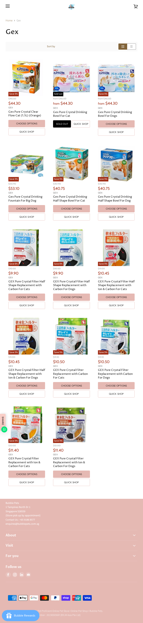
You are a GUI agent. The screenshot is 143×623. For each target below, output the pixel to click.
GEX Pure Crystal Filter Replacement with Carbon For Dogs (115, 373)
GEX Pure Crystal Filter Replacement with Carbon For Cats (70, 373)
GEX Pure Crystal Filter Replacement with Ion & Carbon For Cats (24, 462)
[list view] (131, 47)
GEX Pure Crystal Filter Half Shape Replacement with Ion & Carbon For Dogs (26, 373)
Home (9, 20)
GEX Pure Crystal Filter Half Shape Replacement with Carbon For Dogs (71, 285)
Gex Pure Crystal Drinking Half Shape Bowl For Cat (70, 198)
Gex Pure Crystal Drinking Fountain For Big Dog (25, 198)
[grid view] (122, 47)
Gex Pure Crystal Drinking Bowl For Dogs (115, 114)
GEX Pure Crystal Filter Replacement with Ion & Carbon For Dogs (69, 462)
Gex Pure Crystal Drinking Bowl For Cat (70, 114)
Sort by (51, 46)
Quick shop (26, 131)
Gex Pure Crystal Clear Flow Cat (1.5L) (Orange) (24, 113)
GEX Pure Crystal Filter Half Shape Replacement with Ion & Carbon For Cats (116, 285)
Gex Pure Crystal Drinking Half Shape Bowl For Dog (115, 198)
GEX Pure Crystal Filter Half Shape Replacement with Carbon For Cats (26, 285)
